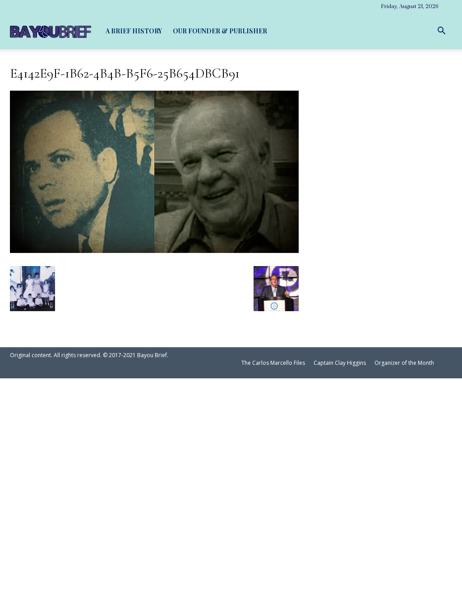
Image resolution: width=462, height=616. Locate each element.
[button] (441, 31)
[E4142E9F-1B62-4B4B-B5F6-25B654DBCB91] (154, 249)
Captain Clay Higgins (340, 363)
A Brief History (134, 31)
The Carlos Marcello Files (273, 363)
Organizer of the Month (404, 363)
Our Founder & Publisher (220, 31)
